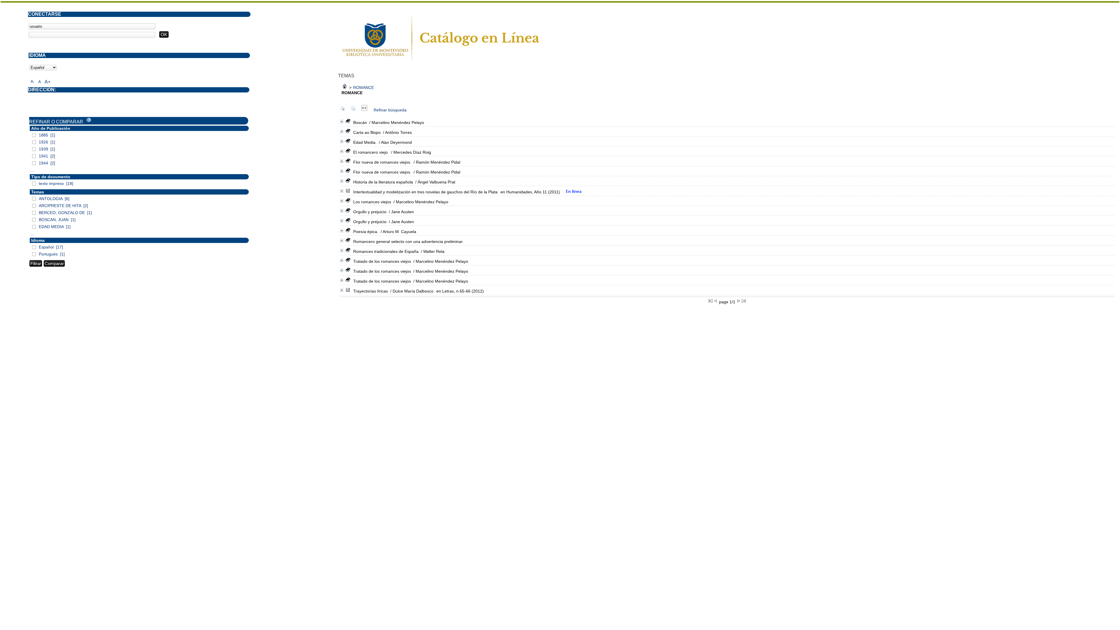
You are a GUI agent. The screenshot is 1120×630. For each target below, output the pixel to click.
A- (32, 81)
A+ (47, 81)
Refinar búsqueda (390, 110)
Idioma (38, 240)
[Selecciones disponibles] (364, 110)
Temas (37, 192)
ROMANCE (363, 87)
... (32, 170)
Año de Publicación (50, 128)
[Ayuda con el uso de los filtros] (88, 120)
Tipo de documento (50, 176)
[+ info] (342, 121)
